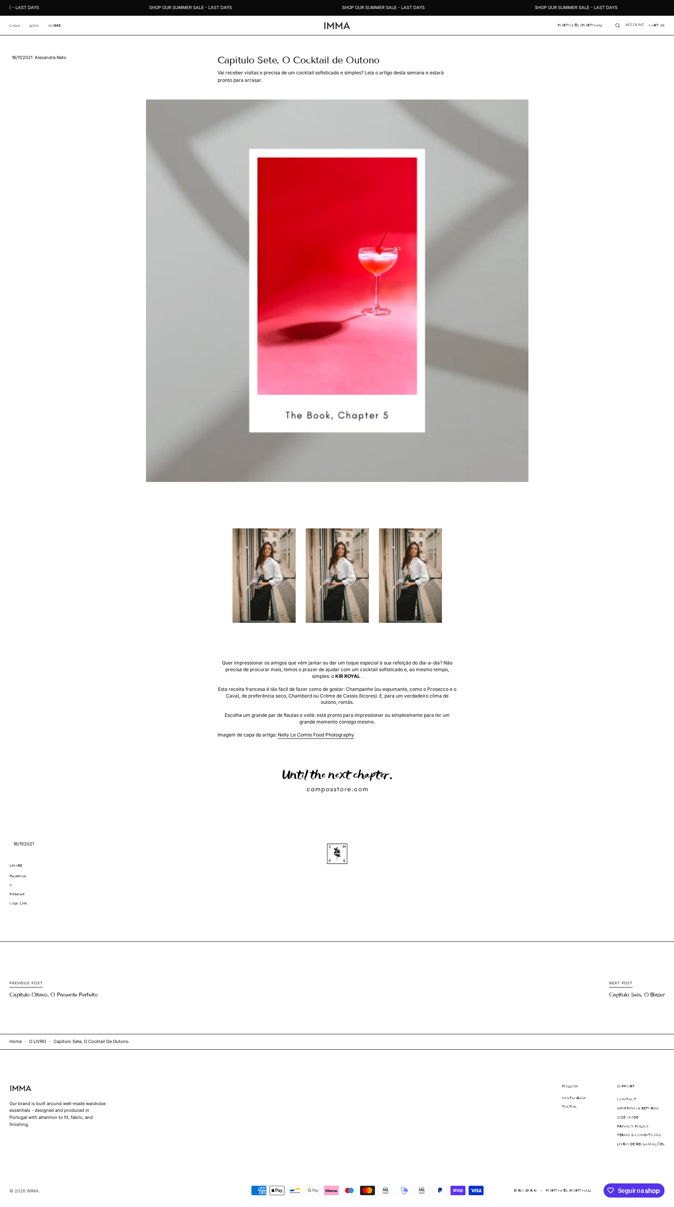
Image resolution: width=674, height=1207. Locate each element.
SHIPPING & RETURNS (638, 1108)
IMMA (33, 1191)
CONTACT (626, 1099)
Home (15, 1041)
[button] (580, 25)
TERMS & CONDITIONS (639, 1135)
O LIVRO (37, 1041)
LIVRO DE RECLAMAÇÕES (641, 1144)
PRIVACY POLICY (633, 1126)
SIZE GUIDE (627, 1117)
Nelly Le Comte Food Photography (316, 735)
